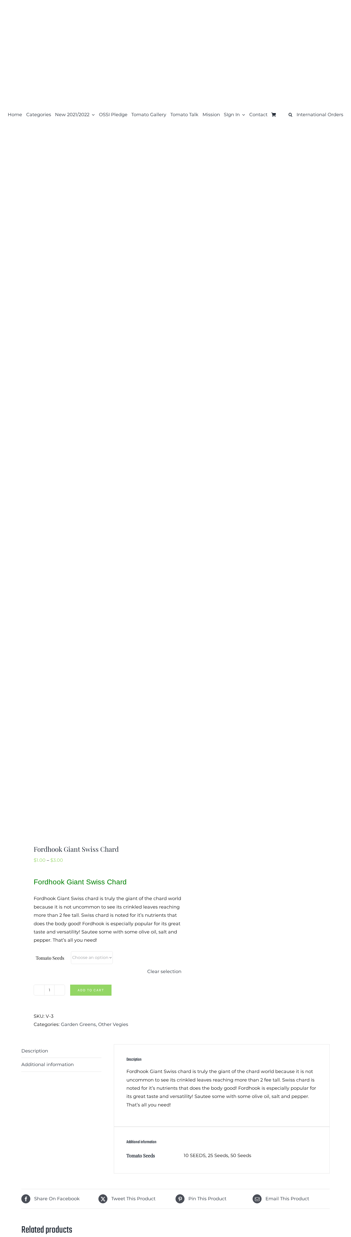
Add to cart (91, 990)
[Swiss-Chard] (95, 488)
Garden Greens (78, 1024)
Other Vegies (113, 1024)
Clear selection (164, 971)
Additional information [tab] (47, 1064)
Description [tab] (34, 1051)
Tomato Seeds (50, 958)
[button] (290, 114)
